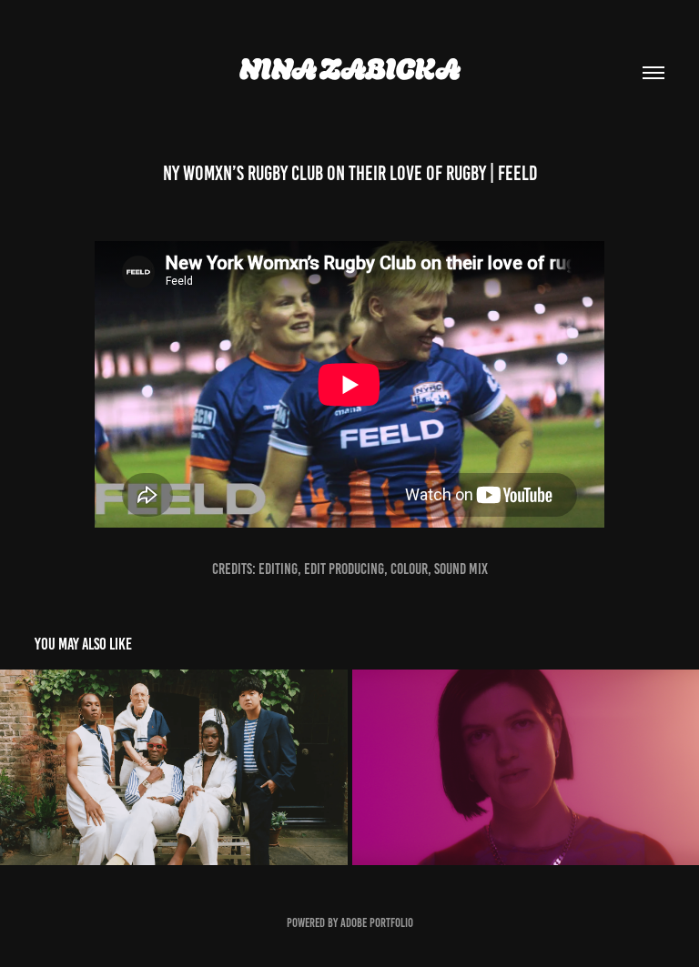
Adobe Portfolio (376, 923)
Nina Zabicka (350, 69)
